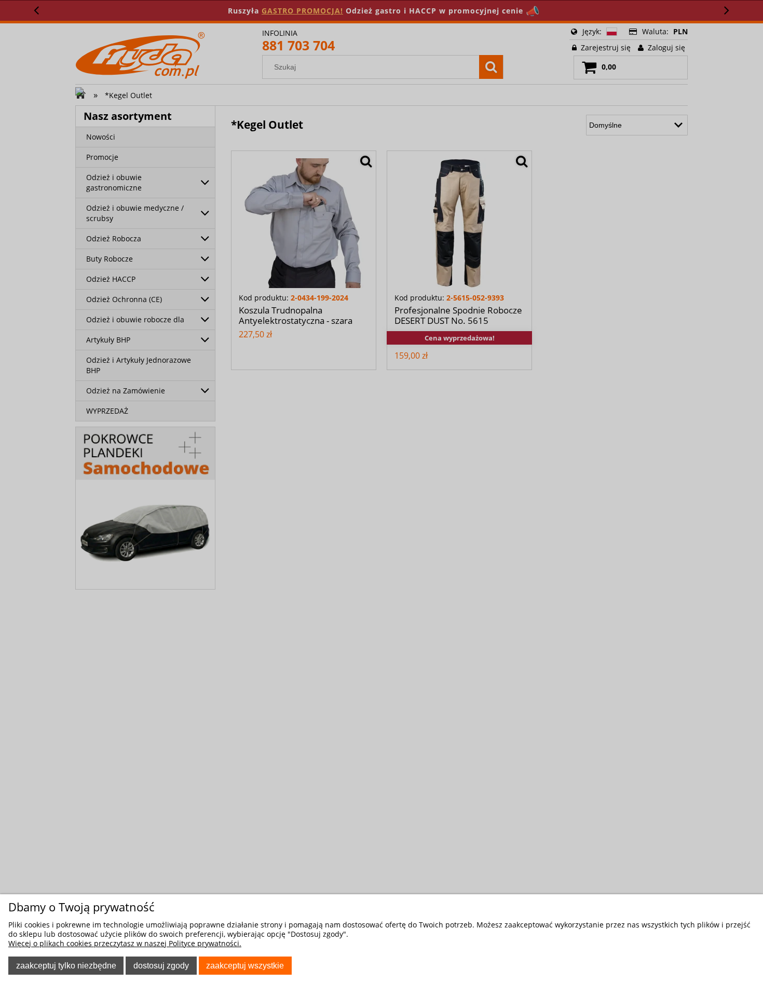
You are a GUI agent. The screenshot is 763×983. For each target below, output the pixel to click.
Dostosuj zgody (161, 965)
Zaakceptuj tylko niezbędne (66, 965)
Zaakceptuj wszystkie (245, 965)
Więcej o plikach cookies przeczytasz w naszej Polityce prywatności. (124, 943)
